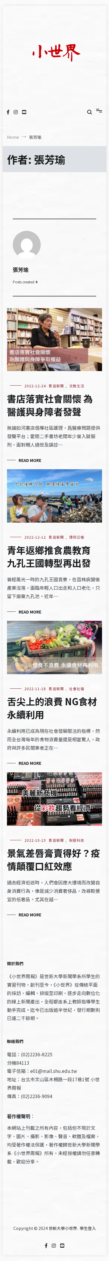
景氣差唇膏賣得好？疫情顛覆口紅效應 (53, 859)
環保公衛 (76, 537)
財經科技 (76, 840)
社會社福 (76, 688)
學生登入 (88, 1228)
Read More (30, 460)
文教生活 (76, 385)
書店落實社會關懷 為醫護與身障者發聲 (50, 405)
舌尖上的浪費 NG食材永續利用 (52, 708)
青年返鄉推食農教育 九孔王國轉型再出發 (49, 556)
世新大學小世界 (63, 1228)
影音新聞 (56, 385)
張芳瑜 (20, 269)
